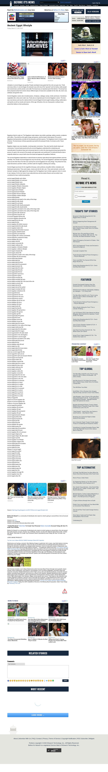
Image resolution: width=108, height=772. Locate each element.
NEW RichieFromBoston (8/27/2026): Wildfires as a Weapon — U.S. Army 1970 (86, 290)
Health (27, 5)
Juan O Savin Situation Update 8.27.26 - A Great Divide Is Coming (85, 325)
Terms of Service (54, 738)
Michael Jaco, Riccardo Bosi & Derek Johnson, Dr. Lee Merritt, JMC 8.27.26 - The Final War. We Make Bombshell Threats (85, 235)
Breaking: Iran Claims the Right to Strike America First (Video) (84, 417)
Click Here (22, 526)
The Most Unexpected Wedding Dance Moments (17, 640)
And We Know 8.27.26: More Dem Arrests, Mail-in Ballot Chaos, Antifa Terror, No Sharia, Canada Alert (85, 228)
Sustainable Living (53, 5)
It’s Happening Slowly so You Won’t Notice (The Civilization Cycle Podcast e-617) (85, 482)
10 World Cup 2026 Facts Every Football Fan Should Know (17, 620)
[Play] (86, 34)
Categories (95, 5)
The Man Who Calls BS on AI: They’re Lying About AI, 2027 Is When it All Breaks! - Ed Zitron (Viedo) (85, 297)
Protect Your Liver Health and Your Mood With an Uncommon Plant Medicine (86, 505)
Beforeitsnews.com (20, 10)
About (16, 738)
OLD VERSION (93, 11)
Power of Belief (44, 5)
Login (93, 3)
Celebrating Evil (77, 520)
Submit (86, 201)
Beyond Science (34, 5)
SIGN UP (78, 187)
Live (68, 5)
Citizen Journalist (45, 526)
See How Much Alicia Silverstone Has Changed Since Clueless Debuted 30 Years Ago (38, 621)
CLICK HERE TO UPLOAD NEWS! (93, 21)
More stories (30, 20)
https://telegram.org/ (93, 162)
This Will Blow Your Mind (80, 387)
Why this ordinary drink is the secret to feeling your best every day (36, 498)
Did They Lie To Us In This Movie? (15, 497)
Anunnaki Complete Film (80, 251)
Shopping (89, 5)
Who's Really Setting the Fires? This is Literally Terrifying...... (84, 308)
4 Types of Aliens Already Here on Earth (84, 500)
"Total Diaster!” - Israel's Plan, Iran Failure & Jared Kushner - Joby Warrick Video (85, 412)
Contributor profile (22, 20)
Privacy (45, 738)
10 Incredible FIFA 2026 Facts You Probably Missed (57, 620)
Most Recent (82, 5)
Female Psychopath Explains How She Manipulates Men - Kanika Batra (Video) (84, 285)
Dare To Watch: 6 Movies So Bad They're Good (86, 80)
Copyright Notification (69, 738)
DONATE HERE (78, 12)
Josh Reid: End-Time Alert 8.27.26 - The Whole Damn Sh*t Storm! (84, 330)
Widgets (91, 738)
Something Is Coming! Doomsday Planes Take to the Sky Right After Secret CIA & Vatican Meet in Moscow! (86, 429)
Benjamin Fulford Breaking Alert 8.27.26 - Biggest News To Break (84, 216)
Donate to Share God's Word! (86, 52)
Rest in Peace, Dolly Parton (80, 478)
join (15, 520)
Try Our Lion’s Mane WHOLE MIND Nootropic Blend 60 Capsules (25, 540)
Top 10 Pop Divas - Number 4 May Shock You (85, 98)
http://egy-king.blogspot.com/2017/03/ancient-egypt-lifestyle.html (30, 510)
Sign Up (98, 3)
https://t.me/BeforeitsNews (80, 167)
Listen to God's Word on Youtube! (86, 49)
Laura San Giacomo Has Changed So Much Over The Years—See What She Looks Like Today (85, 138)
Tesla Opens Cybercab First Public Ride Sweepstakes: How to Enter (84, 515)
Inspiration (62, 5)
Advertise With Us (25, 738)
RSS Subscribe (82, 738)
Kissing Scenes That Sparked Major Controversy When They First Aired (57, 498)
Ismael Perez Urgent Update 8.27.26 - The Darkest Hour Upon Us (85, 336)
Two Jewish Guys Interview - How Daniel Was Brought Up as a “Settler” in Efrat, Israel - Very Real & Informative (86, 488)
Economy (22, 5)
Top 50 (76, 5)
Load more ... (38, 715)
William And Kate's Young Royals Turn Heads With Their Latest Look (57, 641)
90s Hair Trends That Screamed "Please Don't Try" (92, 360)
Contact (39, 738)
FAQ (33, 738)
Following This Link (14, 583)
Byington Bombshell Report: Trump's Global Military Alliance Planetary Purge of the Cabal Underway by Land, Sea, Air (85, 406)
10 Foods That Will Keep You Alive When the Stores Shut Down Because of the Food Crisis (86, 473)
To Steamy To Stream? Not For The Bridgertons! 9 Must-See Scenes (84, 459)
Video (71, 5)
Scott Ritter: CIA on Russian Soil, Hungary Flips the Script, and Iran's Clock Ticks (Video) (86, 392)
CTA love (30, 502)
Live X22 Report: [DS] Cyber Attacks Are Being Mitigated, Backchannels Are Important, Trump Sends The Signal (86, 314)
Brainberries (10, 500)
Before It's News (24, 2)
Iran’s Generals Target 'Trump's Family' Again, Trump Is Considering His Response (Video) (86, 422)
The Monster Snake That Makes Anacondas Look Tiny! (79, 360)
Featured (16, 5)
